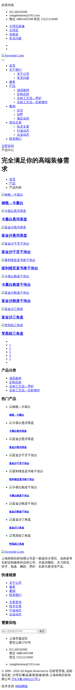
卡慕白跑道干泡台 (16, 285)
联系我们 (15, 138)
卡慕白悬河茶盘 (14, 219)
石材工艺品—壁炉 (29, 98)
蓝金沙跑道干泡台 (16, 301)
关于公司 (23, 73)
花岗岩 (13, 34)
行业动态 (23, 130)
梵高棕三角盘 (12, 333)
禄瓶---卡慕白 (12, 203)
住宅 (20, 110)
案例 (12, 106)
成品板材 (23, 90)
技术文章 (23, 126)
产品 (12, 86)
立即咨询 (8, 146)
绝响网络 (21, 686)
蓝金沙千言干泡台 (16, 252)
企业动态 (23, 134)
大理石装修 (17, 26)
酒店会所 (23, 118)
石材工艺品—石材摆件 (32, 102)
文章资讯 (15, 602)
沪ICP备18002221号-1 (26, 679)
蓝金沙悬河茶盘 (14, 235)
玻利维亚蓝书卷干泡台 (20, 268)
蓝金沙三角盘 (12, 317)
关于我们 (15, 69)
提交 (41, 631)
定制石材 (23, 94)
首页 (12, 65)
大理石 (13, 30)
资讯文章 (15, 122)
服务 (12, 82)
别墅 (20, 114)
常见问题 (15, 38)
